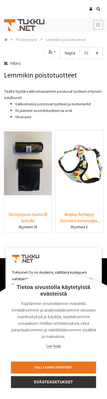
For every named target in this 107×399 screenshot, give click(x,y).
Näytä (69, 53)
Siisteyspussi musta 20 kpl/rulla (28, 217)
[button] (52, 52)
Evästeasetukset (53, 382)
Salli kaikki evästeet (53, 367)
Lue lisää (53, 346)
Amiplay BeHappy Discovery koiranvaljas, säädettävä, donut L (79, 218)
